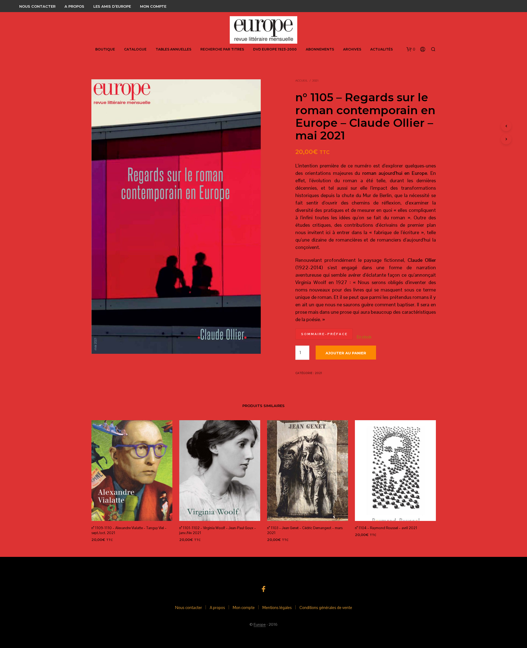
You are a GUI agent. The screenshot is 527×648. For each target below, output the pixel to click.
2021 (315, 80)
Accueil (301, 80)
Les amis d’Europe (112, 6)
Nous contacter (37, 6)
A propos (74, 6)
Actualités (381, 49)
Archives (352, 49)
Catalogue (135, 49)
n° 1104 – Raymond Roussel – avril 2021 (386, 528)
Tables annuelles (173, 49)
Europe (260, 624)
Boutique (105, 49)
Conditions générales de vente (325, 607)
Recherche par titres (222, 49)
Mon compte (153, 6)
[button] (411, 49)
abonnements (320, 49)
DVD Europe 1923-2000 (275, 49)
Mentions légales (277, 607)
